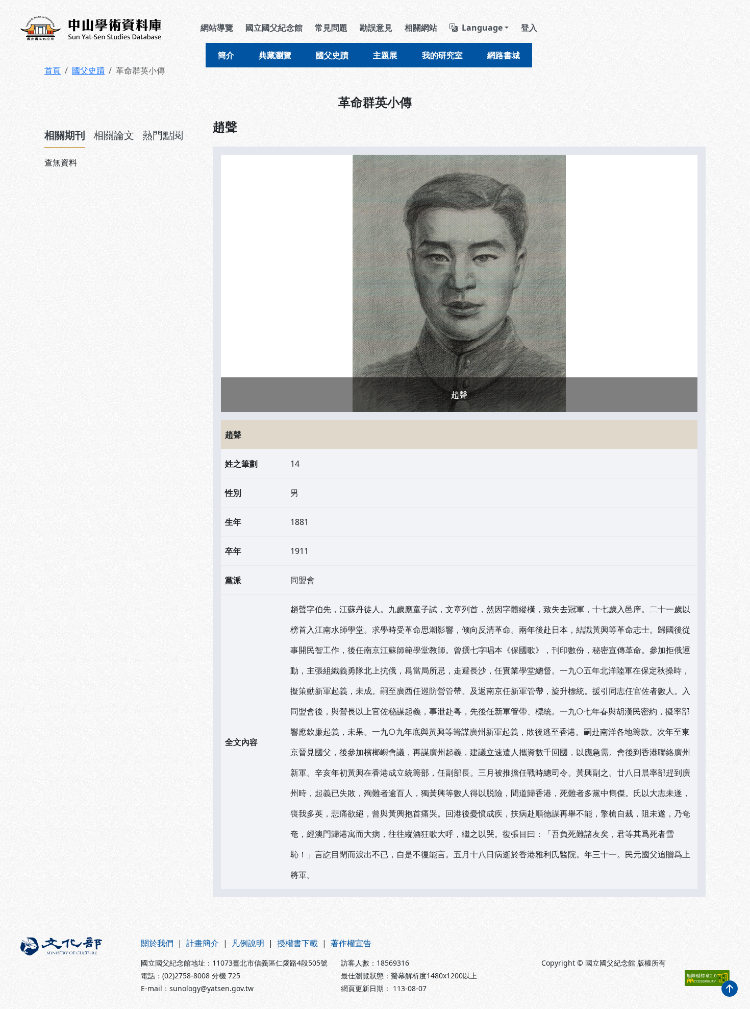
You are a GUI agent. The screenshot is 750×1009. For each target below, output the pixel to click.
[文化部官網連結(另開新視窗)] (74, 965)
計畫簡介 (202, 943)
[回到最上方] (729, 988)
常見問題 (331, 27)
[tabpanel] (122, 162)
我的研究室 (442, 55)
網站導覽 (217, 27)
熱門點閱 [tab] (162, 135)
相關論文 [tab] (113, 135)
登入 (529, 27)
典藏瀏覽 (275, 55)
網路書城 (503, 55)
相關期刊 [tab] (64, 135)
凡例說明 (248, 943)
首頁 (52, 70)
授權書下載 (297, 943)
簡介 (226, 55)
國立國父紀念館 (274, 27)
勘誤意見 (376, 27)
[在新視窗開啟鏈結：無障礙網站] (707, 978)
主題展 (385, 55)
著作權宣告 (351, 943)
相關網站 (421, 27)
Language (482, 27)
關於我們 (157, 943)
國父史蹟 (332, 55)
